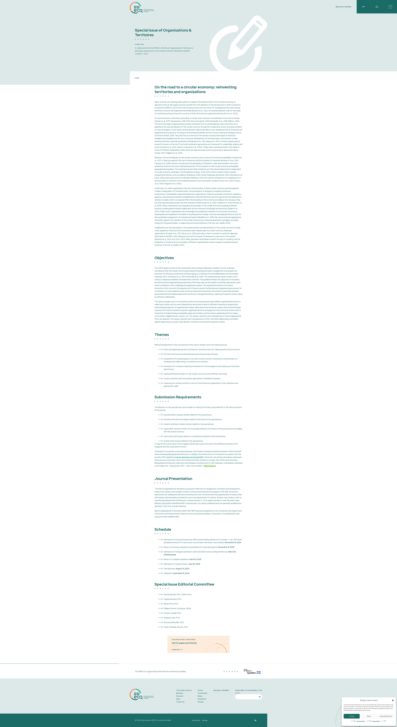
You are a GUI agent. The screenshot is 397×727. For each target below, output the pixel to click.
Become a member (344, 7)
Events (200, 690)
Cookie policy (360, 721)
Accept (351, 716)
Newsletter (202, 699)
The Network (202, 693)
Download (176, 649)
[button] (393, 700)
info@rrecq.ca (210, 466)
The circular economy (184, 690)
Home (137, 78)
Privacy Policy (376, 721)
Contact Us (180, 702)
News (178, 699)
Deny (369, 716)
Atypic (169, 720)
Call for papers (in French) (184, 643)
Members (179, 693)
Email (237, 693)
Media (200, 696)
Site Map (204, 720)
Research (179, 696)
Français (201, 702)
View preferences (386, 716)
